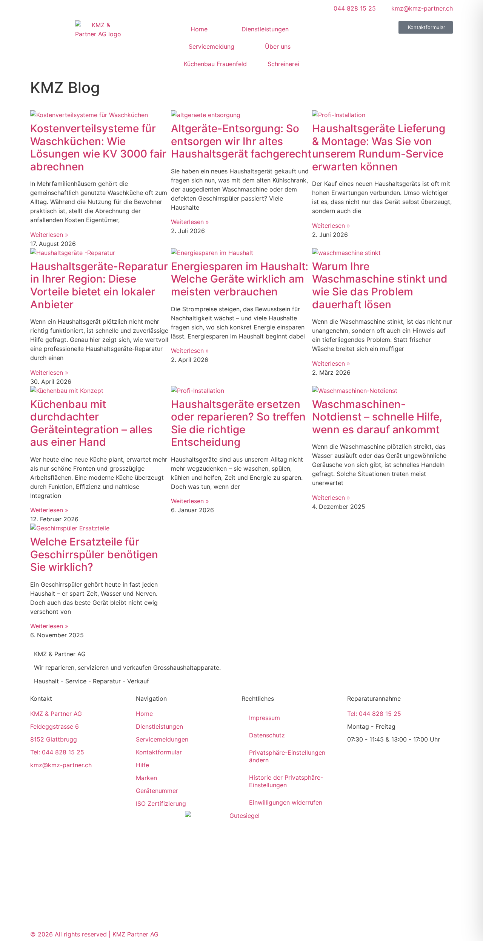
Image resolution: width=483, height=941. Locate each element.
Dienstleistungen (265, 29)
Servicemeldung (211, 46)
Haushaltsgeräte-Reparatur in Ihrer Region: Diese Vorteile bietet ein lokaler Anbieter (99, 285)
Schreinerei (283, 64)
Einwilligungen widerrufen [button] (285, 802)
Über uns (278, 46)
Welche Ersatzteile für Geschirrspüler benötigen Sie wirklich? (94, 554)
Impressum (264, 718)
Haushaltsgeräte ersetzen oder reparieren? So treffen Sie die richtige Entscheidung (238, 423)
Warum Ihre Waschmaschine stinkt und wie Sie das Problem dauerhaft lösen (380, 285)
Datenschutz (267, 735)
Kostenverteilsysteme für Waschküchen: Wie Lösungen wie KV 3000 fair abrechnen (98, 147)
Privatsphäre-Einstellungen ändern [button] (287, 756)
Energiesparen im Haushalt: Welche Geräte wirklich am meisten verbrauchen (239, 279)
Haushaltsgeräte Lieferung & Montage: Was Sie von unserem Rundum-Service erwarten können (378, 147)
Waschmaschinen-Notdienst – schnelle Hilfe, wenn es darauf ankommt (377, 417)
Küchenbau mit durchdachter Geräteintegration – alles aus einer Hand (91, 423)
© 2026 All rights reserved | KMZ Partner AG (94, 934)
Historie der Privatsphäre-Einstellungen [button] (286, 781)
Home (199, 29)
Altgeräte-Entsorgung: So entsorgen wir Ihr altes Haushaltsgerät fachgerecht (241, 141)
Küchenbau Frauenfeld (215, 64)
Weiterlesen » (49, 234)
